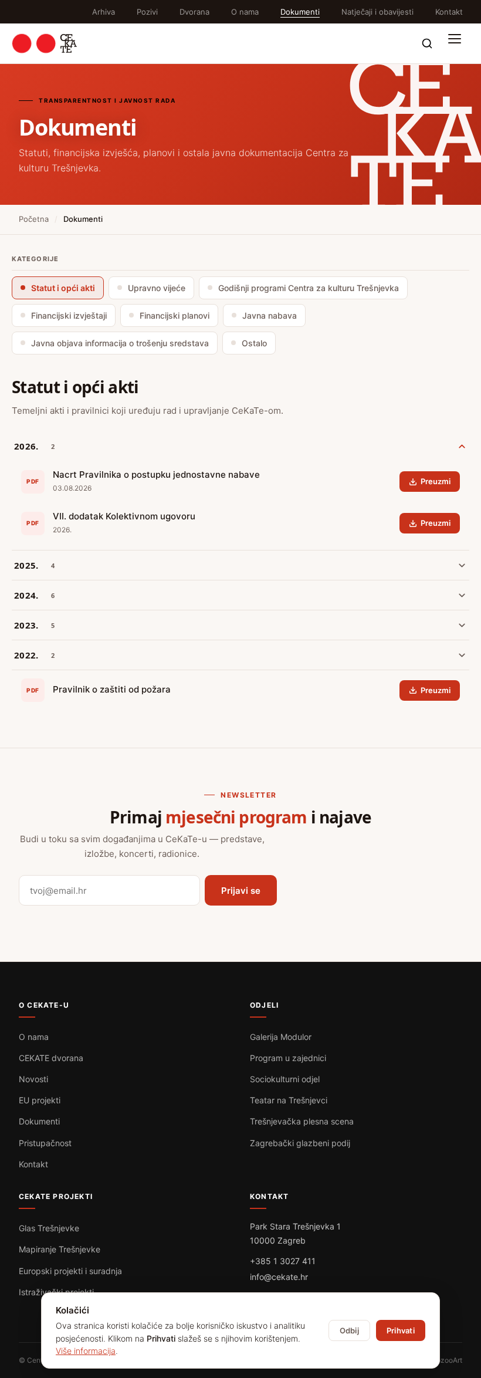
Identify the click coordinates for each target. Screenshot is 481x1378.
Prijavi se (240, 890)
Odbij (349, 1330)
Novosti (33, 1079)
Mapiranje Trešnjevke (59, 1249)
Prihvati (401, 1330)
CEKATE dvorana (51, 1058)
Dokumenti (300, 11)
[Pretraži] (427, 43)
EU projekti (39, 1100)
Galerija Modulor (280, 1037)
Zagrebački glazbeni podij (300, 1143)
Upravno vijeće (156, 288)
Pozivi (147, 11)
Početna (34, 219)
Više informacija (86, 1351)
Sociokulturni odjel (285, 1079)
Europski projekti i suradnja (70, 1271)
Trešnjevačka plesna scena (302, 1121)
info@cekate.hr (279, 1277)
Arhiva (103, 11)
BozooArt (447, 1360)
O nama (245, 11)
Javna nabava (269, 315)
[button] (457, 43)
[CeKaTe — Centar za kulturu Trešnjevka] (44, 43)
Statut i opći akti (63, 288)
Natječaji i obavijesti (377, 11)
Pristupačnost (45, 1143)
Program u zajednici (288, 1058)
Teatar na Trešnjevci (288, 1100)
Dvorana (194, 11)
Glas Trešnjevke (49, 1228)
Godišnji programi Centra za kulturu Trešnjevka (308, 288)
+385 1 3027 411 (283, 1261)
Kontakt (449, 11)
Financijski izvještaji (69, 315)
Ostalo (254, 343)
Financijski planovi (174, 315)
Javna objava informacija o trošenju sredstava (120, 343)
